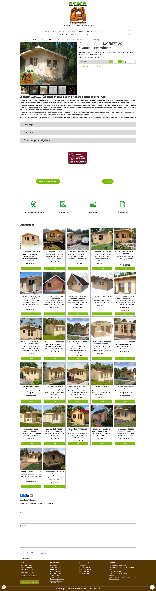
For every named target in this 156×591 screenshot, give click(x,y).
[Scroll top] (152, 587)
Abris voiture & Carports (57, 579)
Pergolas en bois (54, 583)
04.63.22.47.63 (31, 572)
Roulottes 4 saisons (85, 569)
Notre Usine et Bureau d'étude (118, 573)
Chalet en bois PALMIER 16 (102, 252)
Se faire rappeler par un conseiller (48, 181)
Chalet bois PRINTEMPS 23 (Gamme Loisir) (31, 297)
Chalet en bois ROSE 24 (54, 429)
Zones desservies (114, 579)
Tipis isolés (82, 565)
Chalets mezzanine (55, 569)
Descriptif (29, 124)
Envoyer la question (26, 558)
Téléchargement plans (37, 140)
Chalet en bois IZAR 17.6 (31, 386)
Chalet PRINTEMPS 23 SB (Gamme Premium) (101, 343)
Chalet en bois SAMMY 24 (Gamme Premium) (31, 343)
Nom (21, 512)
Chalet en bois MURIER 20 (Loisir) (54, 472)
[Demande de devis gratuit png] (78, 157)
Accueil (39, 31)
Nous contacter (101, 31)
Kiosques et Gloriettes (56, 581)
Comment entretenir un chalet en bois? (73, 35)
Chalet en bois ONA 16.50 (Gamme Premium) (78, 297)
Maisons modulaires (85, 567)
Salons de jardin (84, 573)
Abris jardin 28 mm (55, 573)
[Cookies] (4, 587)
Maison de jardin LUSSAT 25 (78, 387)
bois (81, 66)
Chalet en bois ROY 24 (31, 429)
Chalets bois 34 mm (55, 571)
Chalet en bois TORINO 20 (125, 342)
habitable (94, 66)
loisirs (100, 66)
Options (28, 132)
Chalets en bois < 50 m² (74, 40)
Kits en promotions (85, 571)
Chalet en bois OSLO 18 (101, 429)
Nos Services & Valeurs (66, 31)
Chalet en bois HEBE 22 (125, 429)
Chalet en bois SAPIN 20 (78, 252)
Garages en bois (54, 577)
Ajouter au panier (129, 62)
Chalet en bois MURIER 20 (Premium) (125, 252)
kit (84, 66)
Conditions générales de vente (77, 589)
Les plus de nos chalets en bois (118, 565)
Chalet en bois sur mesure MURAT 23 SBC (54, 297)
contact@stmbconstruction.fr (28, 576)
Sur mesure (107, 181)
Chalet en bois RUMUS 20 (54, 342)
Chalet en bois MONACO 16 (78, 343)
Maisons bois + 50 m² (56, 567)
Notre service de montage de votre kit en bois (122, 577)
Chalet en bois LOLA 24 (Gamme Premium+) (125, 297)
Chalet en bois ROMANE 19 (102, 296)
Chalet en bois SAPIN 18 (54, 252)
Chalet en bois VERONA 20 (102, 387)
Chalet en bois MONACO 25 (125, 387)
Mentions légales (61, 589)
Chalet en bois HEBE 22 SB (31, 472)
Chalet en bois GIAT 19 (54, 386)
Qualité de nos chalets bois (117, 571)
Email (21, 519)
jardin (88, 66)
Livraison (111, 575)
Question (22, 526)
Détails (31, 268)
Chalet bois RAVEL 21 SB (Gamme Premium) (78, 430)
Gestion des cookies (94, 589)
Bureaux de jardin (55, 575)
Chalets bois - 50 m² (55, 565)
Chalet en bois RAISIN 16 (30, 252)
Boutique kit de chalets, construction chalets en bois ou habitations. (45, 40)
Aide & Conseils (85, 31)
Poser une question (26, 508)
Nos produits (49, 31)
